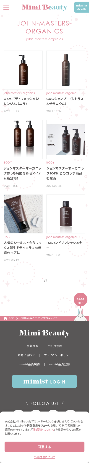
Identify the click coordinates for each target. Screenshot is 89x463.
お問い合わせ (26, 355)
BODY (8, 162)
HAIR (7, 237)
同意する (44, 447)
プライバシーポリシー (57, 355)
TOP (12, 318)
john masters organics (19, 93)
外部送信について (43, 429)
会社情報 (33, 346)
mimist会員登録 (59, 364)
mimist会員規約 (29, 364)
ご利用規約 (55, 346)
